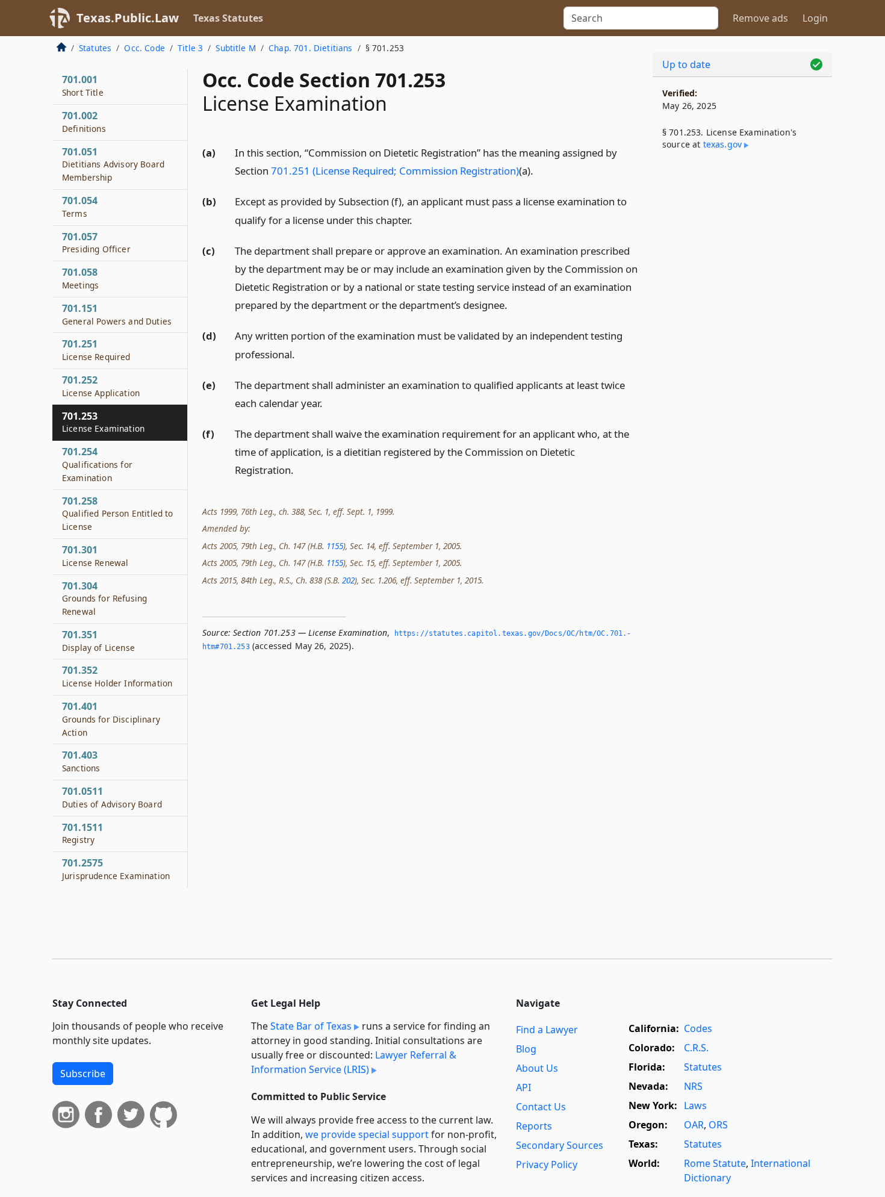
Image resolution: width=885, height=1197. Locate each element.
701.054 (80, 206)
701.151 (117, 314)
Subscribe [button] (82, 1073)
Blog (526, 1049)
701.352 (117, 676)
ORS (718, 1124)
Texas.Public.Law (127, 18)
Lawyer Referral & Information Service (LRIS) (353, 1062)
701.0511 (112, 797)
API (523, 1087)
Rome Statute (715, 1163)
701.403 (81, 761)
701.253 (103, 422)
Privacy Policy (546, 1164)
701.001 (83, 85)
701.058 (80, 278)
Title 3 (190, 48)
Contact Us (541, 1106)
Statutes (95, 48)
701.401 (111, 719)
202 (348, 580)
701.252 (101, 386)
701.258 (117, 513)
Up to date (686, 64)
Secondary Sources (559, 1145)
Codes (698, 1028)
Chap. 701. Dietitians (310, 48)
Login (815, 18)
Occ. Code (144, 48)
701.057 (96, 242)
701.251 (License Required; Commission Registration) (395, 171)
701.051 (113, 164)
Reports (534, 1126)
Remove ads (760, 18)
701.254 (97, 464)
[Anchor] (540, 170)
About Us (537, 1068)
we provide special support (367, 1134)
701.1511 (82, 833)
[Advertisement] (742, 358)
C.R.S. (696, 1047)
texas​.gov (722, 144)
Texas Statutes (228, 18)
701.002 (84, 121)
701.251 (96, 349)
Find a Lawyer (547, 1029)
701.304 (104, 598)
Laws (695, 1105)
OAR (694, 1124)
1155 (334, 546)
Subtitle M (236, 48)
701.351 (98, 640)
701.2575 (116, 868)
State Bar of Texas (311, 1026)
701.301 (95, 555)
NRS (693, 1086)
